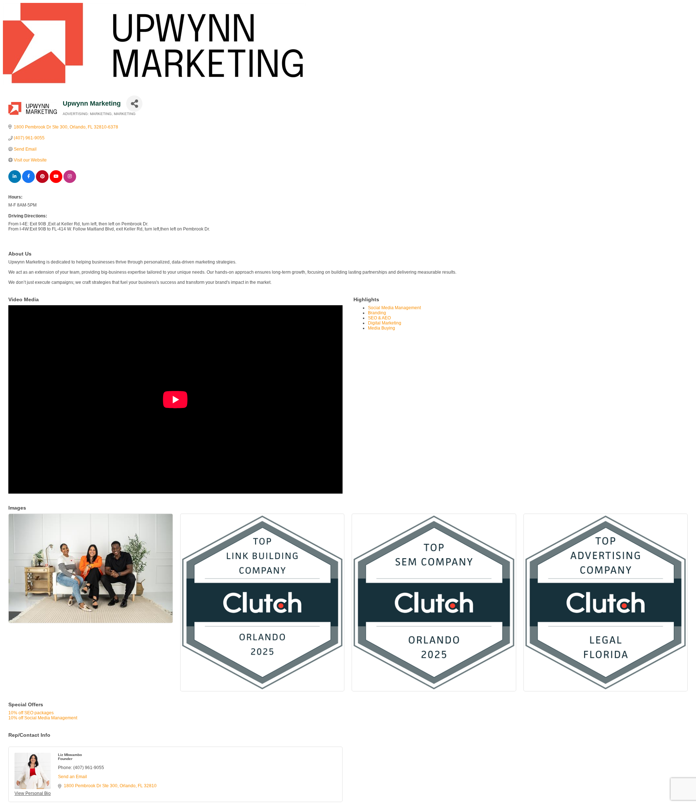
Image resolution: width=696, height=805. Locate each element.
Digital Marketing (384, 323)
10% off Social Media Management (42, 717)
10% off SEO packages (31, 712)
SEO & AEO (379, 317)
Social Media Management (394, 307)
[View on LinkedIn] (14, 181)
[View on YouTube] (56, 181)
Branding (377, 312)
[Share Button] (134, 103)
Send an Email (72, 776)
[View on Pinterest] (42, 181)
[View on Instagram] (69, 181)
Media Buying (381, 328)
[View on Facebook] (28, 181)
